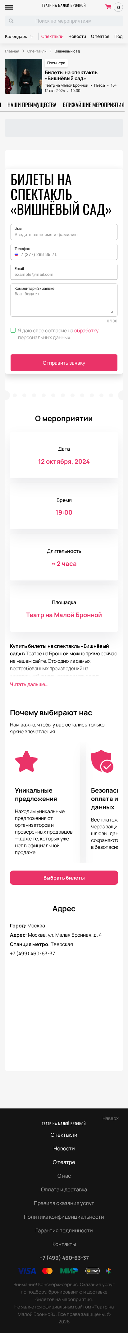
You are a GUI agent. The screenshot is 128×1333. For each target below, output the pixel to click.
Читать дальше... (29, 684)
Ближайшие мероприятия (94, 104)
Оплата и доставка (64, 1189)
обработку (86, 330)
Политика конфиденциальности (64, 1216)
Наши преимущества (32, 104)
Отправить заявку (64, 362)
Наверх (111, 1118)
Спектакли (52, 36)
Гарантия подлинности (64, 1230)
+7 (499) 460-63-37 (32, 953)
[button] (17, 254)
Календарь (16, 36)
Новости (77, 36)
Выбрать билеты (64, 877)
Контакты (64, 1244)
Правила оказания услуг (64, 1203)
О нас (64, 1175)
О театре (100, 36)
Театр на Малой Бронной (64, 5)
